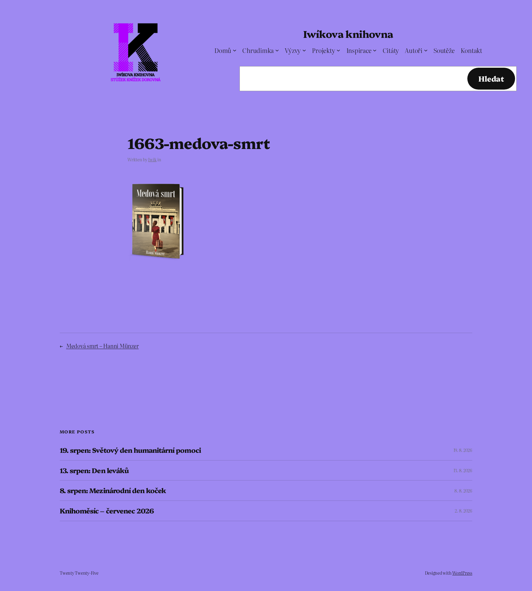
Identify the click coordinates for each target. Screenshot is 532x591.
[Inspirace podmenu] (375, 50)
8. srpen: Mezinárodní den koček (113, 490)
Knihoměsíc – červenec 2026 (107, 511)
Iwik (152, 159)
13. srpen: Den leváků (94, 470)
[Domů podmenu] (234, 50)
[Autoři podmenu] (426, 50)
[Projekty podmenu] (338, 50)
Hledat (491, 78)
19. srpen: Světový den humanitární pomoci (130, 450)
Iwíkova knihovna (348, 33)
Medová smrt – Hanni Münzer (102, 346)
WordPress (462, 573)
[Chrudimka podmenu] (277, 50)
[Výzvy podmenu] (304, 50)
